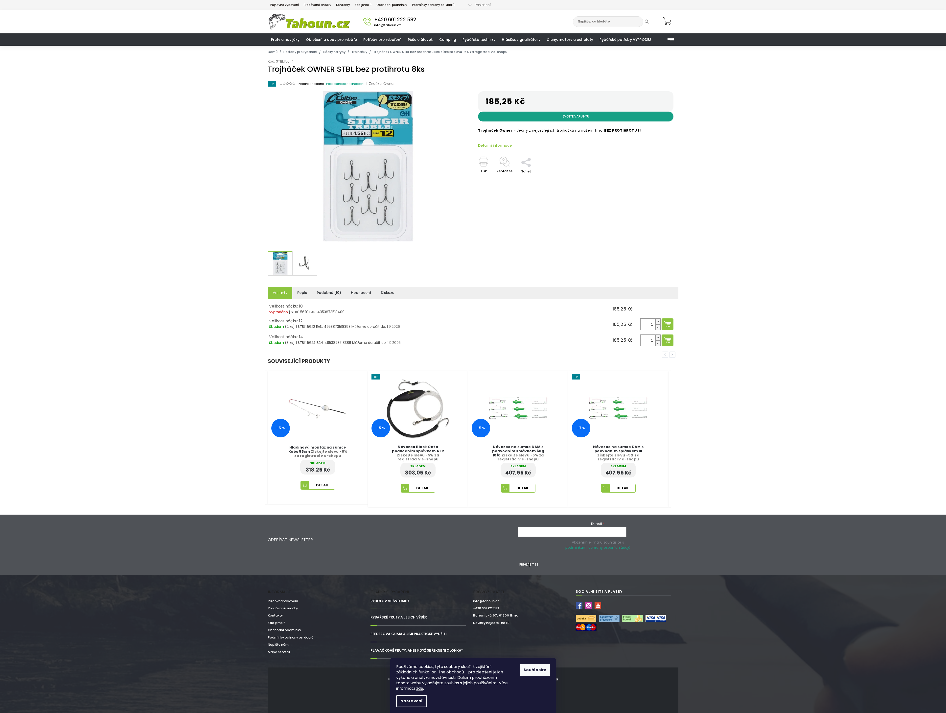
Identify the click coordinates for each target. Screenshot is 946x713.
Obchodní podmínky (391, 5)
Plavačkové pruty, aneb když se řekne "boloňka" (416, 650)
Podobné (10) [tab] (329, 292)
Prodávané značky (317, 5)
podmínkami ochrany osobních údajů (597, 547)
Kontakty (343, 5)
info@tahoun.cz (486, 601)
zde (419, 688)
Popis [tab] (302, 292)
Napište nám (278, 644)
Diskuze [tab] (387, 292)
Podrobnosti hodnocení (345, 84)
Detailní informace (495, 145)
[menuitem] (285, 39)
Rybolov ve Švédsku (389, 601)
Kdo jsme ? (363, 5)
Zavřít (529, 155)
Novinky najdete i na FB (491, 623)
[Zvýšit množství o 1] (657, 321)
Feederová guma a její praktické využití (408, 634)
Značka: (382, 83)
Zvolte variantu (575, 116)
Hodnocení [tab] (361, 292)
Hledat (650, 21)
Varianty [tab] (280, 292)
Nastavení (411, 701)
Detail (322, 488)
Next (673, 354)
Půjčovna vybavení (284, 5)
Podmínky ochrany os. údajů (433, 5)
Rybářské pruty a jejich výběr (398, 617)
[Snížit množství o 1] (657, 327)
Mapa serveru (279, 652)
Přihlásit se (528, 564)
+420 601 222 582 (486, 608)
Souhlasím (535, 670)
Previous (666, 354)
